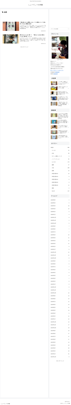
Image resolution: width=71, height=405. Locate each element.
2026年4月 (60, 205)
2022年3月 (60, 348)
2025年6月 (60, 234)
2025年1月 (60, 249)
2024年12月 (60, 252)
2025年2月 (60, 246)
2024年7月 (60, 266)
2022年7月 (60, 336)
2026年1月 (60, 214)
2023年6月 (60, 304)
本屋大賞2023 (60, 176)
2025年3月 (60, 243)
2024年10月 (60, 258)
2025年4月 (60, 240)
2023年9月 (60, 295)
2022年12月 (60, 321)
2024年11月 (60, 255)
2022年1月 (60, 353)
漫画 (60, 188)
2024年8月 (60, 263)
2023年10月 (60, 292)
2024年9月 (60, 261)
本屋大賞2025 (60, 182)
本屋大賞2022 (60, 173)
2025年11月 (60, 220)
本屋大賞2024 (60, 179)
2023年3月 (60, 313)
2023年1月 (60, 319)
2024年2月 (60, 281)
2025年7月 (60, 232)
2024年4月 (60, 275)
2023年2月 (60, 316)
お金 (60, 153)
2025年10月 (60, 223)
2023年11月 (60, 290)
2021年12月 (60, 356)
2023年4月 (60, 310)
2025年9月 (60, 226)
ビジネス (60, 162)
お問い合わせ (67, 401)
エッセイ (60, 150)
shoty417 (57, 72)
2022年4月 (60, 345)
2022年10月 (60, 327)
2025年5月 (60, 237)
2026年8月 (60, 200)
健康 (60, 164)
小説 (60, 167)
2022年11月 (60, 324)
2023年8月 (60, 298)
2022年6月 (60, 339)
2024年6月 (60, 269)
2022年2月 (60, 351)
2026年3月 (60, 208)
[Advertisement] (24, 16)
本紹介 (60, 147)
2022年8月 (60, 333)
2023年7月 (60, 301)
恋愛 (60, 170)
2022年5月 (60, 342)
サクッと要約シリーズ (60, 156)
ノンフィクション (60, 159)
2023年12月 (60, 287)
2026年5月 (60, 202)
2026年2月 (60, 211)
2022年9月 (60, 330)
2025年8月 (60, 229)
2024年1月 (60, 284)
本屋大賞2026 (60, 185)
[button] (68, 28)
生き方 (60, 191)
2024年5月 (60, 272)
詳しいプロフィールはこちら (56, 70)
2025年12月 (60, 217)
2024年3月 (60, 278)
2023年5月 (60, 307)
